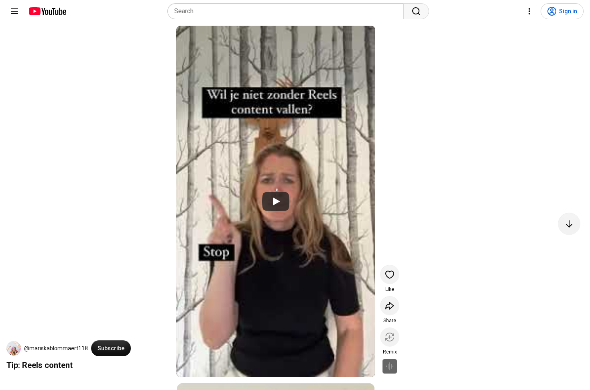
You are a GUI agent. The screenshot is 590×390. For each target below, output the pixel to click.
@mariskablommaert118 (56, 348)
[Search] (416, 11)
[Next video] (569, 224)
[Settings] (529, 11)
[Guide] (14, 11)
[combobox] (288, 11)
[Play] (275, 201)
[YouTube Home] (47, 11)
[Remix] (389, 337)
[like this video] (389, 274)
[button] (13, 348)
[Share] (389, 305)
